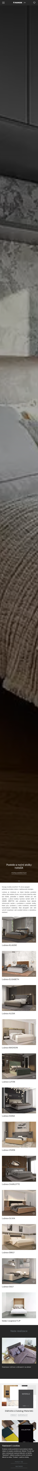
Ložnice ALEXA (8, 1013)
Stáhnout (13, 1415)
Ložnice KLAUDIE (9, 945)
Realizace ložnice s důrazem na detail (16, 1367)
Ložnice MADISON (10, 1048)
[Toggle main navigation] (3, 3)
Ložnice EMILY (8, 1252)
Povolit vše (19, 1462)
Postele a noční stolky (19, 873)
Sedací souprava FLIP (11, 1321)
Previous (4, 1352)
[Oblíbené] (34, 3)
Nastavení (19, 1466)
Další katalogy (23, 1415)
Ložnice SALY (8, 1287)
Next (34, 1352)
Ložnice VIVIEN (8, 1150)
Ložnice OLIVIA (8, 1218)
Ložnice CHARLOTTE (11, 1184)
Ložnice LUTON (8, 1082)
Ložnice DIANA (8, 1116)
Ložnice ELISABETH (10, 979)
